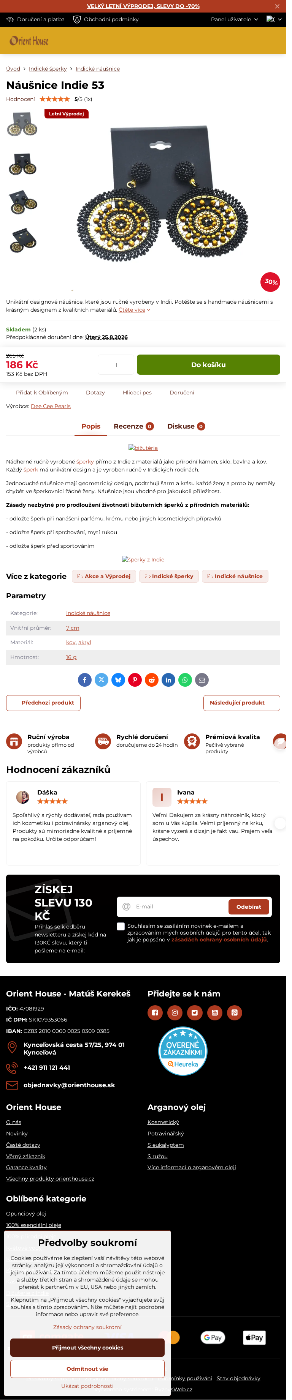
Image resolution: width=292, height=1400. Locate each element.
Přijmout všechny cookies (87, 1347)
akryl (84, 642)
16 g (71, 657)
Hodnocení (20, 99)
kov (71, 642)
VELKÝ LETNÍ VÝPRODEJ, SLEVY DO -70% (143, 6)
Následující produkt (237, 702)
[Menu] (277, 40)
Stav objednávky (238, 1378)
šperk (31, 469)
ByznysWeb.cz (173, 1389)
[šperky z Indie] (143, 448)
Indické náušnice (88, 613)
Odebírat (248, 906)
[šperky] (143, 559)
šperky (85, 461)
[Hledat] (241, 40)
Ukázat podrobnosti (87, 1386)
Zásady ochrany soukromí (87, 1327)
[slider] (55, 99)
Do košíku (208, 365)
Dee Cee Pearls (51, 406)
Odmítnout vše (87, 1368)
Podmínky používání (185, 1378)
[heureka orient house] (183, 1073)
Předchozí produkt (48, 702)
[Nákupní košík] (259, 40)
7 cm (72, 627)
